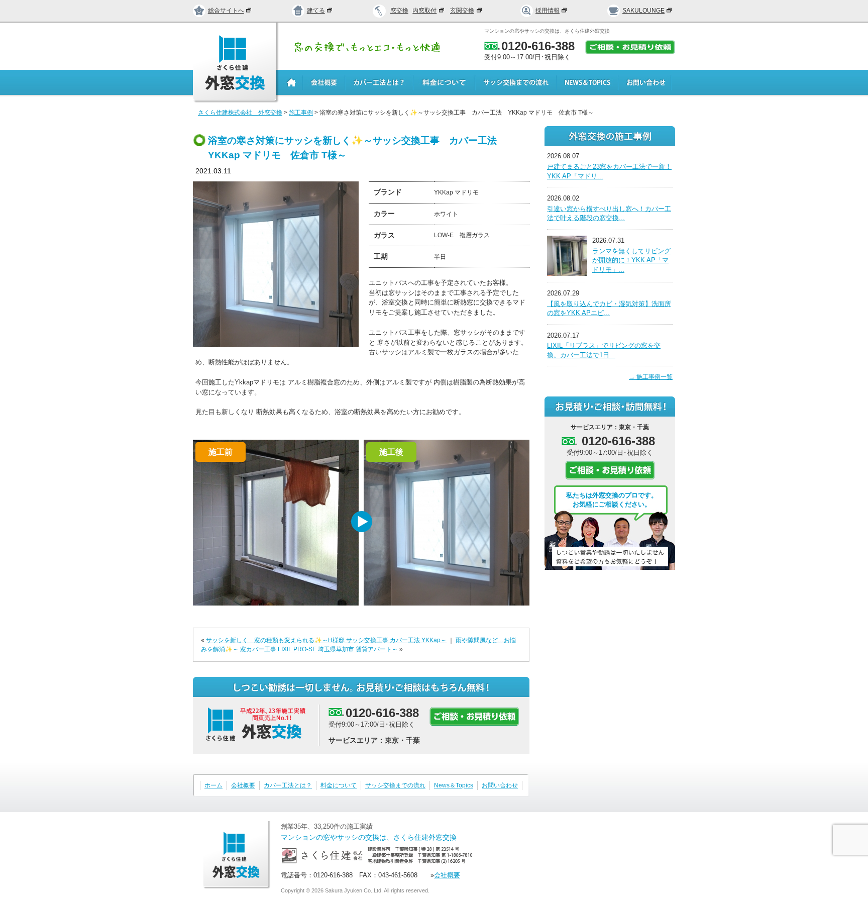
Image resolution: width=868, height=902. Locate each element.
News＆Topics (453, 785)
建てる (316, 10)
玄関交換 (462, 10)
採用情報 (547, 10)
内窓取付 (424, 10)
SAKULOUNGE (643, 10)
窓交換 (399, 10)
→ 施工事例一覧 (651, 376)
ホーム (213, 785)
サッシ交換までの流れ (395, 785)
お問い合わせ (500, 785)
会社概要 (243, 785)
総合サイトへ (226, 10)
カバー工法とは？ (288, 785)
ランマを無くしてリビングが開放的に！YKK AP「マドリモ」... (631, 260)
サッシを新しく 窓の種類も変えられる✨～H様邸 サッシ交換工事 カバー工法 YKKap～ (326, 640)
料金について (338, 785)
